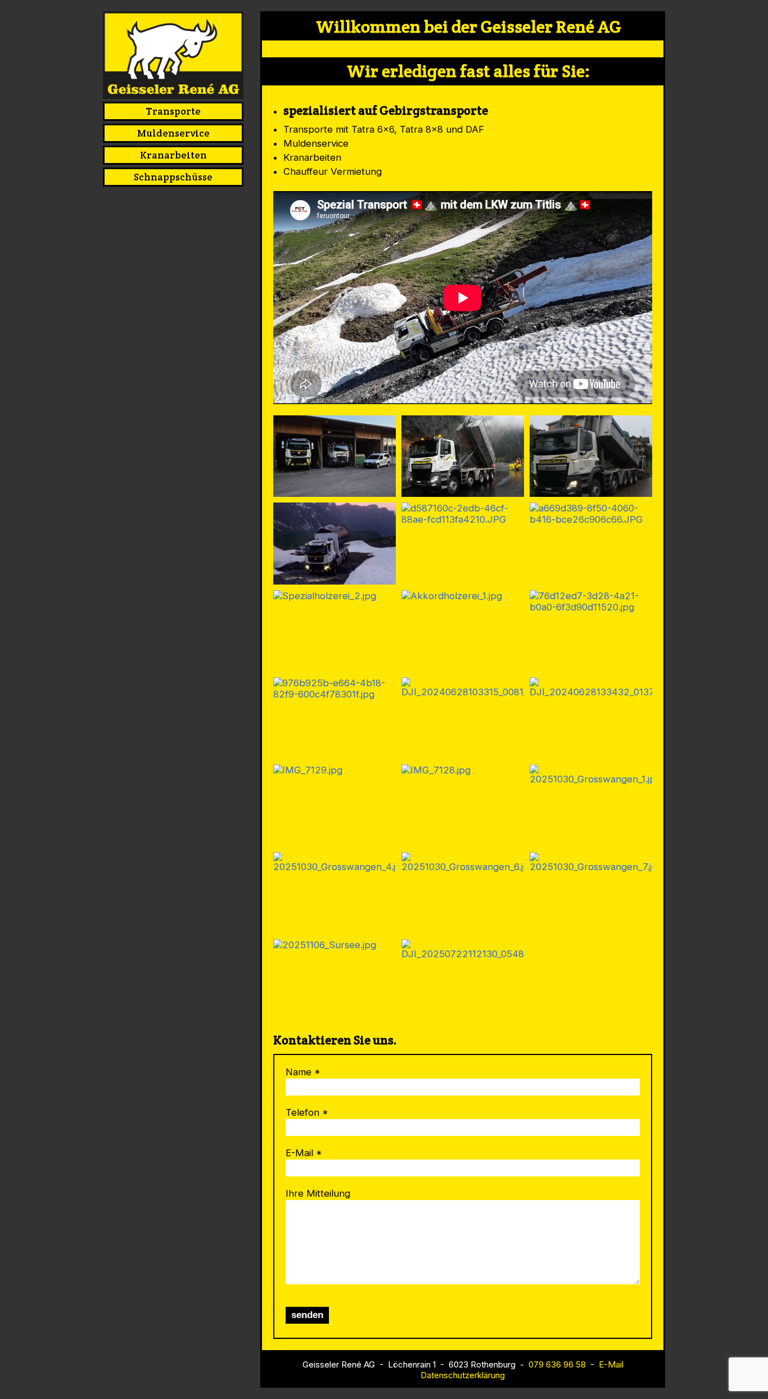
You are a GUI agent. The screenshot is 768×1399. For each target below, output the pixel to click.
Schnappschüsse (173, 177)
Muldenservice (173, 133)
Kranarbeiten (173, 155)
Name (298, 1071)
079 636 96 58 (557, 1364)
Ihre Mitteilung (318, 1193)
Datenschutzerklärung (463, 1375)
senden (307, 1315)
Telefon (302, 1112)
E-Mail (299, 1152)
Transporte (173, 111)
